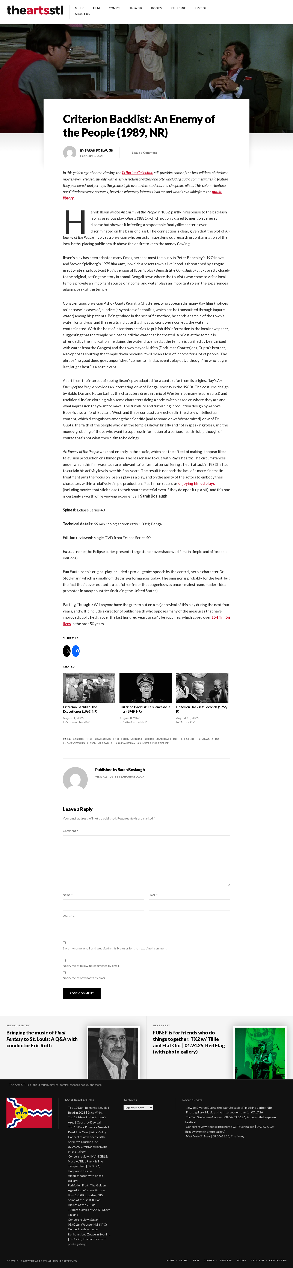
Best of (201, 8)
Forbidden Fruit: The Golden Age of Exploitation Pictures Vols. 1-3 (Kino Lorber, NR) (87, 1190)
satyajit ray (126, 743)
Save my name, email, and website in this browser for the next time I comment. (115, 948)
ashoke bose (83, 739)
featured (189, 739)
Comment (70, 831)
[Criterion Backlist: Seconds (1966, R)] (202, 688)
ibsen (92, 743)
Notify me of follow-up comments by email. (91, 965)
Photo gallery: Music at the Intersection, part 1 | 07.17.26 (224, 1112)
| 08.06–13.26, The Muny (215, 1136)
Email (153, 895)
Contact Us (278, 1260)
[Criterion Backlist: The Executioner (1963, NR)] (89, 688)
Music (79, 8)
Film (96, 8)
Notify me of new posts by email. (84, 978)
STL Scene (178, 8)
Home (170, 1260)
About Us (82, 14)
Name (68, 895)
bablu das (103, 739)
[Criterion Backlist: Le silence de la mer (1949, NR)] (145, 688)
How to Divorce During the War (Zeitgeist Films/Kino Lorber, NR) (229, 1107)
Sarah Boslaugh (99, 150)
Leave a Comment (144, 152)
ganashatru (209, 739)
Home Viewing (75, 743)
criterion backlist (128, 739)
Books (156, 8)
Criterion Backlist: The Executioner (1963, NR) (80, 709)
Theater (135, 8)
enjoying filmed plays (196, 483)
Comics (115, 8)
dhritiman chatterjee (162, 739)
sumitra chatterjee (154, 743)
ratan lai (106, 743)
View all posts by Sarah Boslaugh (120, 776)
